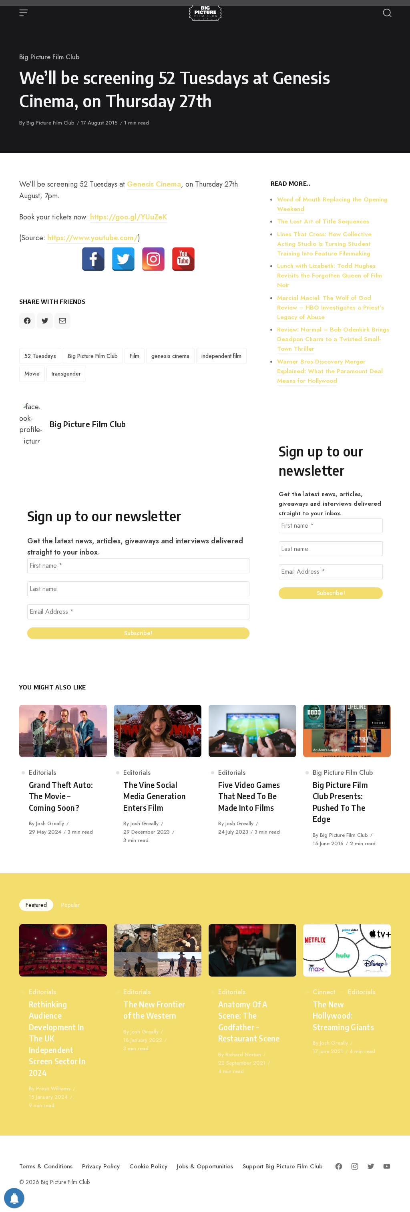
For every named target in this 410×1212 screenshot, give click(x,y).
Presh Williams (53, 1088)
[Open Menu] (24, 13)
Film (134, 356)
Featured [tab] (36, 905)
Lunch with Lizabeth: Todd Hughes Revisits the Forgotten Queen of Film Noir (329, 275)
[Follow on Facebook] (339, 1166)
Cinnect (324, 992)
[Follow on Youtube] (387, 1166)
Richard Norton (243, 1054)
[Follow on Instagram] (355, 1166)
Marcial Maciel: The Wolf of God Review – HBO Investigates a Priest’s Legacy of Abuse (330, 307)
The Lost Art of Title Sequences (323, 221)
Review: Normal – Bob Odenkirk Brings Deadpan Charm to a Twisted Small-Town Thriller (333, 339)
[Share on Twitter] (45, 321)
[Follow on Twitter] (371, 1166)
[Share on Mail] (62, 321)
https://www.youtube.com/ (92, 238)
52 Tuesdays (40, 356)
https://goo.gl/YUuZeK (128, 217)
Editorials (42, 772)
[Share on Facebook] (27, 321)
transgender (66, 374)
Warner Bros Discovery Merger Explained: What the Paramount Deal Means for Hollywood (330, 371)
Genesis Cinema (154, 184)
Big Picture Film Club (49, 57)
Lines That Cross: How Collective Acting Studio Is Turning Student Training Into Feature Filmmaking (324, 244)
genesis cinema (170, 356)
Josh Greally (50, 823)
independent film (221, 356)
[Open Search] (387, 13)
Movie (32, 374)
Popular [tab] (70, 905)
